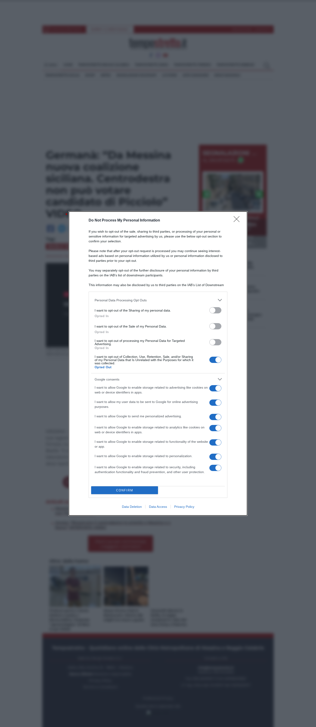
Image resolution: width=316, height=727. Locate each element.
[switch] (215, 310)
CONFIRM (124, 490)
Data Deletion (132, 507)
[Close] (238, 220)
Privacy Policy (184, 507)
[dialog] (158, 363)
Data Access (158, 507)
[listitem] (158, 300)
